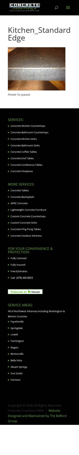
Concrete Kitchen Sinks (24, 139)
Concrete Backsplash (22, 197)
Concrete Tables (20, 190)
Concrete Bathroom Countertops (29, 132)
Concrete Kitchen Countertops (28, 126)
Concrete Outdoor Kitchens (26, 235)
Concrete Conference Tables (26, 165)
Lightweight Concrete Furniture (28, 209)
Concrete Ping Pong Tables (26, 229)
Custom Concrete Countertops (28, 216)
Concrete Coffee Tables (24, 151)
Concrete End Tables (22, 158)
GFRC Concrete (19, 203)
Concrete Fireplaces (22, 171)
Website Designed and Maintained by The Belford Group (37, 416)
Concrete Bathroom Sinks (25, 145)
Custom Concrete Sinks (24, 222)
